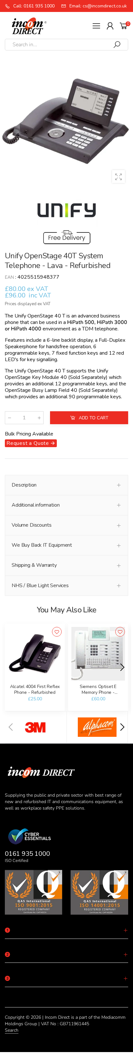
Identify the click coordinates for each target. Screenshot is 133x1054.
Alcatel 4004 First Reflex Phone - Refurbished (35, 689)
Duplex (117, 340)
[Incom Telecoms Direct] (35, 727)
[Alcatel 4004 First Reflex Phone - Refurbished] (35, 654)
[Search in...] (117, 44)
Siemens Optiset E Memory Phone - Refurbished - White (97, 692)
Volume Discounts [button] (31, 525)
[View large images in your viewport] (118, 176)
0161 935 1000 (27, 853)
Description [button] (24, 485)
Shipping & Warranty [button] (34, 565)
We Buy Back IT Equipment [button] (42, 545)
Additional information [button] (35, 505)
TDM (87, 328)
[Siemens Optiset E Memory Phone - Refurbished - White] (98, 654)
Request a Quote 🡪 (30, 443)
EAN (9, 277)
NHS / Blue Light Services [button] (40, 585)
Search (11, 1030)
